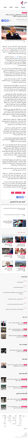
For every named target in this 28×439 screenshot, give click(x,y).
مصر (5, 425)
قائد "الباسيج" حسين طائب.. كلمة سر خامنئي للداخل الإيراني (8, 269)
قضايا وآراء (14, 418)
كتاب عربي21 (14, 417)
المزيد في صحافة (21, 232)
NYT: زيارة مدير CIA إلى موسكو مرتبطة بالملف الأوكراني (8, 245)
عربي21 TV (9, 417)
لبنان (5, 426)
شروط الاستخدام (24, 435)
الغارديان (16, 57)
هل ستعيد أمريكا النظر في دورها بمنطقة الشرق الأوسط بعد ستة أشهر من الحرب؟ (21, 269)
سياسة (16, 7)
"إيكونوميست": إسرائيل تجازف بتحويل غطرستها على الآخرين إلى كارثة (14, 215)
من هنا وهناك (24, 379)
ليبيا (5, 420)
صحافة (25, 322)
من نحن (26, 433)
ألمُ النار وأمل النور (20, 282)
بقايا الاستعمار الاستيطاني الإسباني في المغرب (15, 304)
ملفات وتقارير (19, 425)
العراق (5, 418)
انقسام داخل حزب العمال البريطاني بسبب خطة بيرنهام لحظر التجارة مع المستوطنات (21, 257)
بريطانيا (5, 423)
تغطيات (20, 418)
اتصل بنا (25, 434)
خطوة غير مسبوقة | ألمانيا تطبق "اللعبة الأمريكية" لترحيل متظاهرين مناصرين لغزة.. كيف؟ (14, 209)
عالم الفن (9, 418)
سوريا (5, 421)
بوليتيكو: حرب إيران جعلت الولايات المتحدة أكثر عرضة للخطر (8, 256)
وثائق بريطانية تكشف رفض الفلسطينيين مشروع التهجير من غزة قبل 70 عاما (7, 222)
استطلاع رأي (14, 423)
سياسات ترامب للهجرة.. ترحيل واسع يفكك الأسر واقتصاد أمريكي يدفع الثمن (20, 245)
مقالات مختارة (14, 420)
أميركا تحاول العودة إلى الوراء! (18, 287)
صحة (10, 422)
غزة (8, 50)
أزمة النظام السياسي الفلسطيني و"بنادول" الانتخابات (14, 309)
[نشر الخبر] (2, 21)
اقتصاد (10, 7)
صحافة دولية (24, 12)
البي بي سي (18, 192)
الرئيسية (23, 7)
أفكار (15, 422)
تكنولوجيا (9, 420)
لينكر (7, 48)
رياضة (5, 7)
